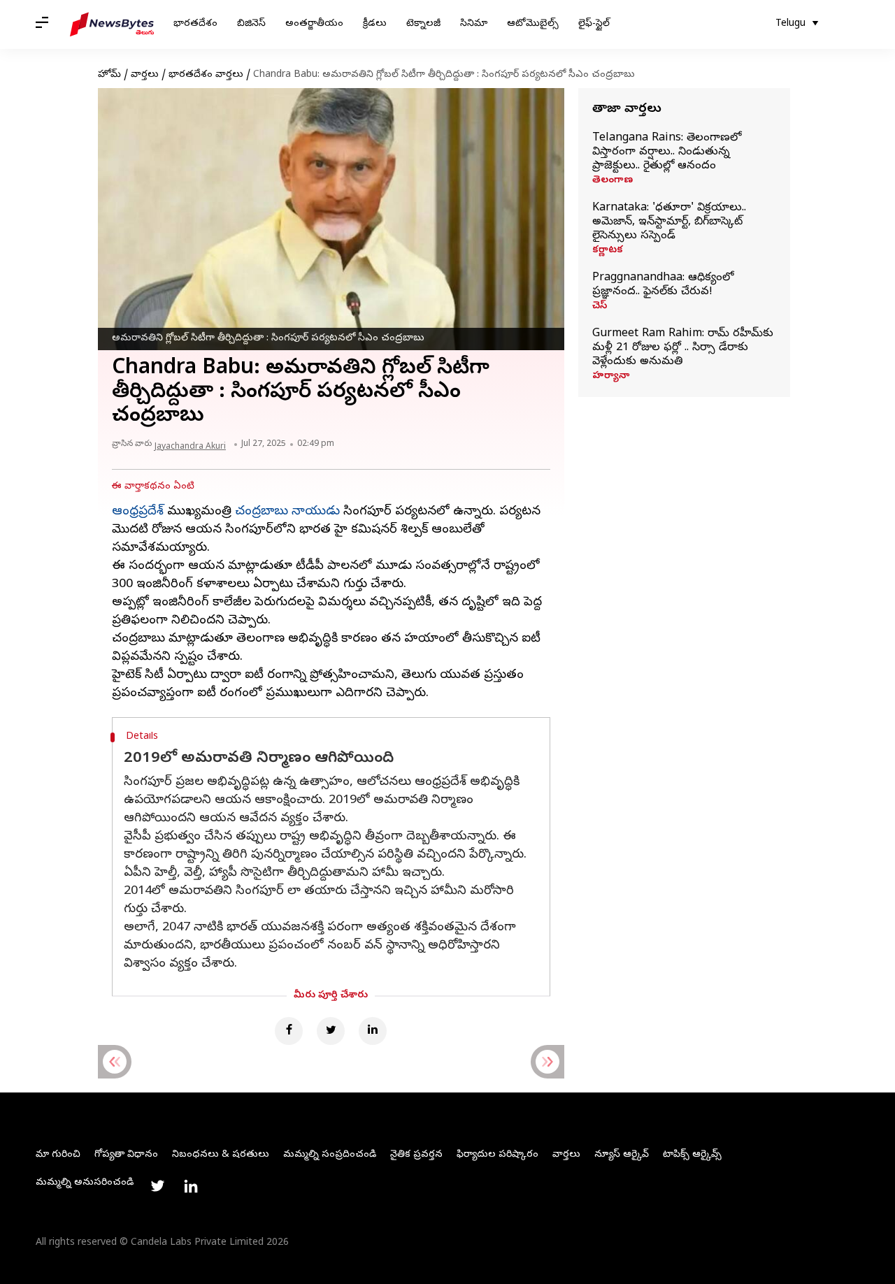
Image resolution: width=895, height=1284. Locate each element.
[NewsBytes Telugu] (112, 24)
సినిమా (473, 24)
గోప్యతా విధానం (126, 1155)
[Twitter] (331, 1031)
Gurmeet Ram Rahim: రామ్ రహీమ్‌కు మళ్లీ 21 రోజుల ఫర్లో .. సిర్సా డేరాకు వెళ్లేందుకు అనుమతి (682, 348)
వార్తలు (145, 75)
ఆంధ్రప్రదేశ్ (138, 512)
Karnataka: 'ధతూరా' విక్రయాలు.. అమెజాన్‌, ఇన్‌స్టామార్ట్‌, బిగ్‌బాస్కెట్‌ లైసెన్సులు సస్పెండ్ (669, 222)
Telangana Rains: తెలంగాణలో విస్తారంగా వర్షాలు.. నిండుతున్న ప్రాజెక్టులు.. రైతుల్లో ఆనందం (666, 152)
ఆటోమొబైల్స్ (533, 24)
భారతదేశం (195, 24)
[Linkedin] (373, 1031)
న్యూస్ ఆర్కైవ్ (621, 1155)
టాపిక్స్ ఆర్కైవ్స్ (692, 1155)
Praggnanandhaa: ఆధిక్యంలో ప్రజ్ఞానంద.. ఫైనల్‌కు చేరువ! (662, 285)
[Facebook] (289, 1031)
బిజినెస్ (251, 24)
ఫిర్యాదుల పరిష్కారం (497, 1155)
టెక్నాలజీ (423, 24)
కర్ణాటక (607, 251)
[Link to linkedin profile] (191, 1186)
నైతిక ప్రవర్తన (416, 1155)
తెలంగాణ (612, 181)
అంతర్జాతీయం (314, 24)
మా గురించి (58, 1155)
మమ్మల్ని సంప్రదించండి (329, 1155)
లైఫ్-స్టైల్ (594, 24)
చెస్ (599, 307)
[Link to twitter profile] (157, 1186)
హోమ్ (109, 75)
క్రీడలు (375, 24)
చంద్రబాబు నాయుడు (287, 512)
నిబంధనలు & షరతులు (220, 1155)
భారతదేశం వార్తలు (206, 75)
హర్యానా (610, 376)
